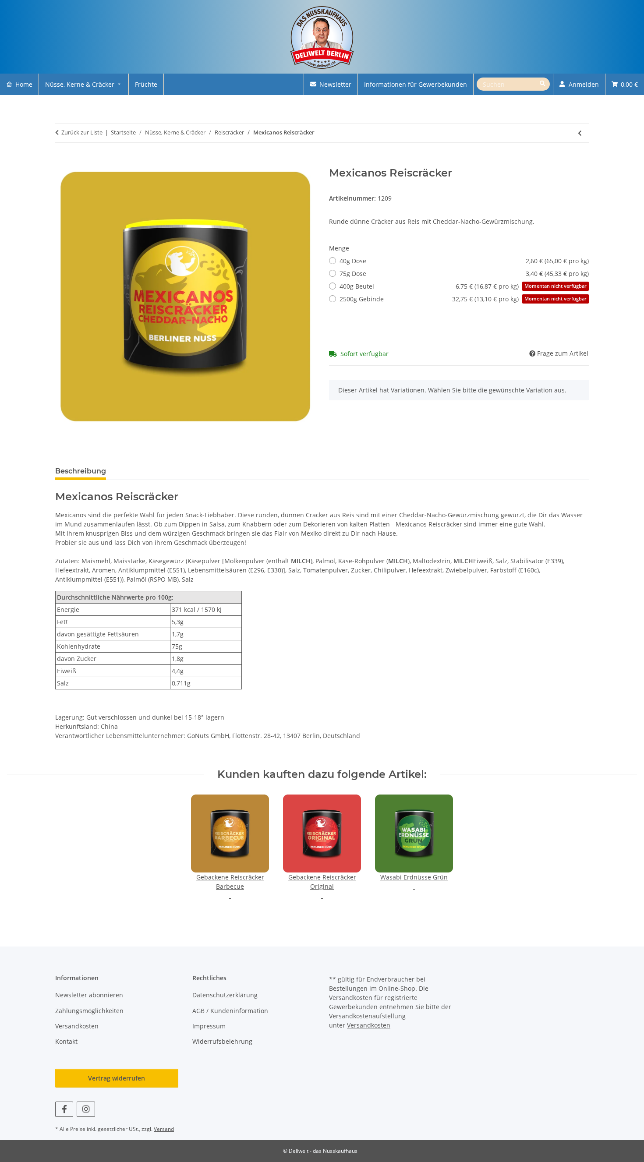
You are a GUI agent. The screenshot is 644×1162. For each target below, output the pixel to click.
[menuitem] (19, 84)
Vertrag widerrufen (116, 1078)
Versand (164, 1129)
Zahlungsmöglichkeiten (89, 1011)
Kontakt (66, 1041)
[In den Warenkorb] (62, 162)
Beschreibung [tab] (80, 471)
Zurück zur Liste (82, 132)
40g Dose (464, 261)
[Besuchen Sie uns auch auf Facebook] (64, 1109)
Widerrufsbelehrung (222, 1041)
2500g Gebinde (463, 299)
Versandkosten (77, 1026)
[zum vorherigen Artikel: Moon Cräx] (580, 133)
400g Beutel (463, 286)
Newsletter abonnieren (89, 995)
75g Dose (464, 273)
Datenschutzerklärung (225, 995)
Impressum (209, 1026)
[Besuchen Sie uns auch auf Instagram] (86, 1109)
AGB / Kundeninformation (230, 1011)
